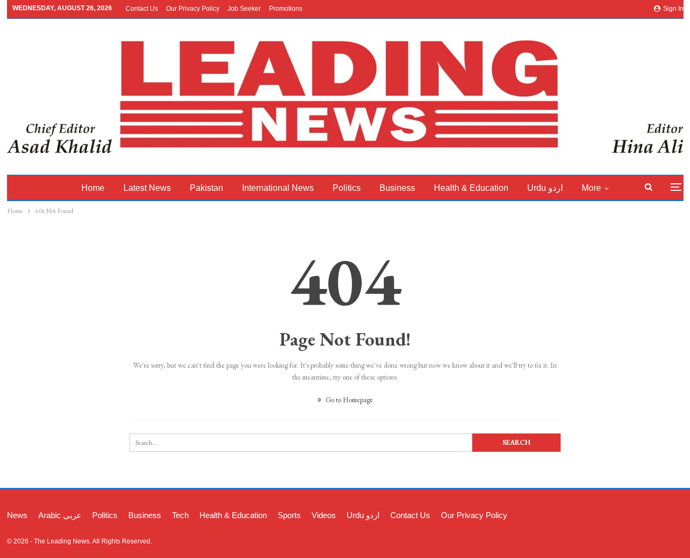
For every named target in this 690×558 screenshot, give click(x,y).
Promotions (285, 8)
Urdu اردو (545, 187)
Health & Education (471, 187)
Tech (180, 515)
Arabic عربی (59, 515)
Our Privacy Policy (192, 8)
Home (93, 187)
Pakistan (206, 187)
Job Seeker (244, 8)
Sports (289, 515)
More (591, 187)
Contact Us (142, 8)
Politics (347, 187)
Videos (324, 515)
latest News (147, 187)
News (17, 515)
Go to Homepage (348, 399)
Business (397, 187)
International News (278, 187)
